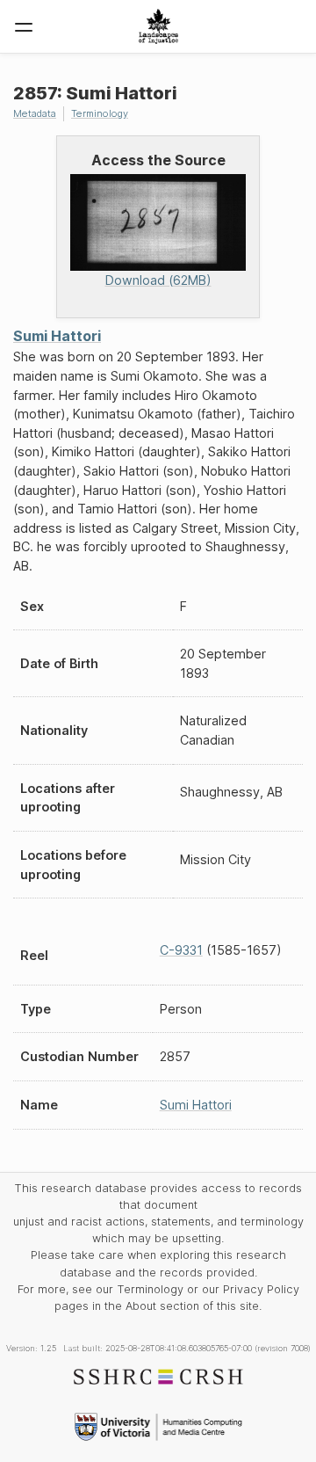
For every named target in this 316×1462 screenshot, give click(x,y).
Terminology (99, 113)
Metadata (34, 113)
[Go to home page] (158, 26)
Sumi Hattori (57, 336)
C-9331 (181, 949)
